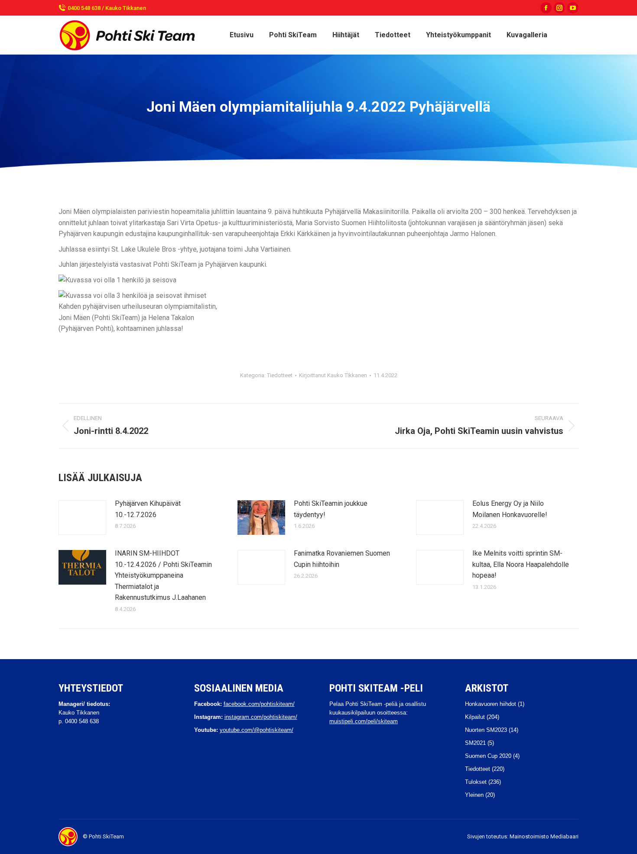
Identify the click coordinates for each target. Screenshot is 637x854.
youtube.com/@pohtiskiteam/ (256, 730)
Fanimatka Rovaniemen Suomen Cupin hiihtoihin (342, 559)
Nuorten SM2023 (486, 730)
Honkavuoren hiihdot (490, 704)
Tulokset (476, 782)
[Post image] (82, 517)
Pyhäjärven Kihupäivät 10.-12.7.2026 (148, 509)
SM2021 (475, 743)
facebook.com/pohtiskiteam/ (259, 704)
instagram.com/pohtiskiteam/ (260, 717)
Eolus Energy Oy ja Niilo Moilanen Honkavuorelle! (509, 509)
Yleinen (474, 795)
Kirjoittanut (333, 375)
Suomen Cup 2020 (488, 756)
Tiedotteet (279, 375)
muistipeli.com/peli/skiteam (363, 721)
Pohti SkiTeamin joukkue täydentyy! (330, 509)
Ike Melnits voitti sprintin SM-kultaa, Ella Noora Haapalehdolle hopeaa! (520, 564)
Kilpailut (475, 717)
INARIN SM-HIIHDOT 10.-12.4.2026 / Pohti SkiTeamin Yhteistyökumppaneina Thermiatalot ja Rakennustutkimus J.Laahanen (163, 575)
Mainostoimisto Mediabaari (544, 836)
